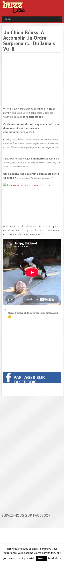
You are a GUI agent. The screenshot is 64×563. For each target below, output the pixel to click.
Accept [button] (41, 558)
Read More (54, 558)
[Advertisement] (32, 80)
